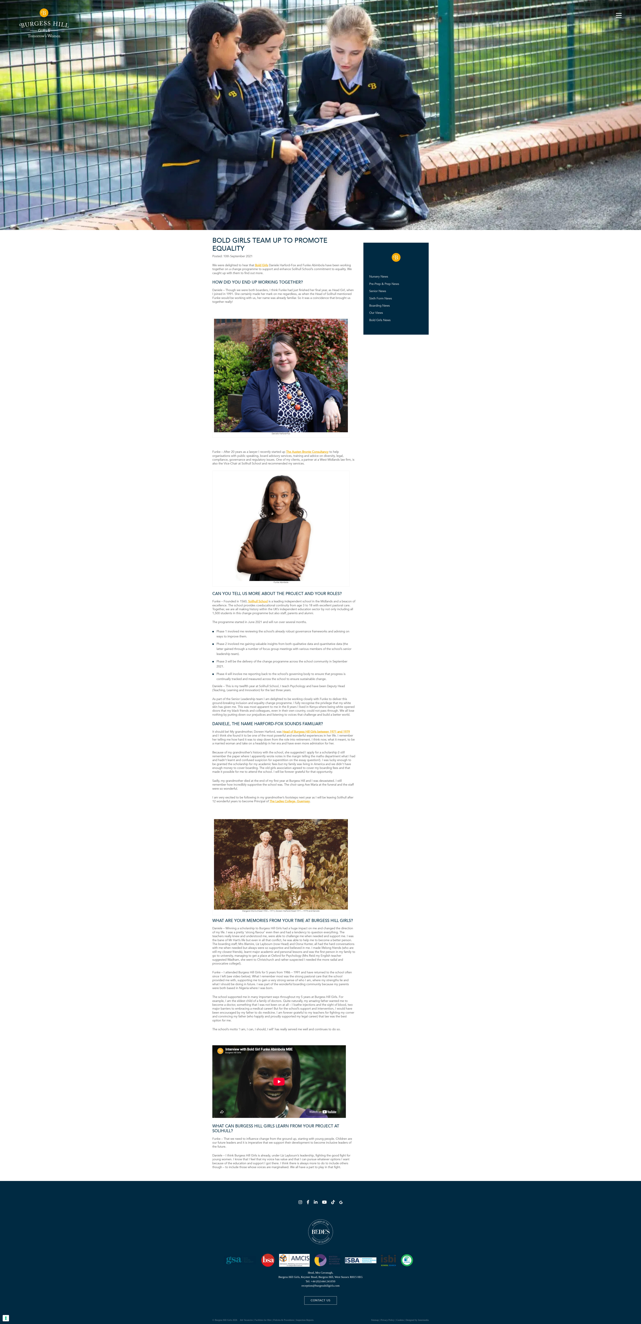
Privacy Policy (387, 1320)
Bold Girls (261, 265)
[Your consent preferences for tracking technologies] (6, 1318)
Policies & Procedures (283, 1320)
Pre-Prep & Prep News (384, 284)
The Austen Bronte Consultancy (307, 452)
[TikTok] (334, 1203)
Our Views (376, 313)
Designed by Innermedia (417, 1320)
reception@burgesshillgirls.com (320, 1285)
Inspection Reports (304, 1320)
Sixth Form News (380, 298)
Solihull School (258, 601)
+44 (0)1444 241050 (323, 1281)
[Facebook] (309, 1203)
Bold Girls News (380, 320)
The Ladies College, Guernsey (290, 801)
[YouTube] (325, 1203)
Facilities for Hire (263, 1320)
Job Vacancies (246, 1320)
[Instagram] (301, 1203)
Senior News (377, 291)
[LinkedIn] (316, 1203)
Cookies (400, 1320)
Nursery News (378, 277)
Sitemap (375, 1320)
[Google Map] (341, 1203)
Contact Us (320, 1300)
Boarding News (379, 306)
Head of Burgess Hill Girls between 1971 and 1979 (316, 732)
